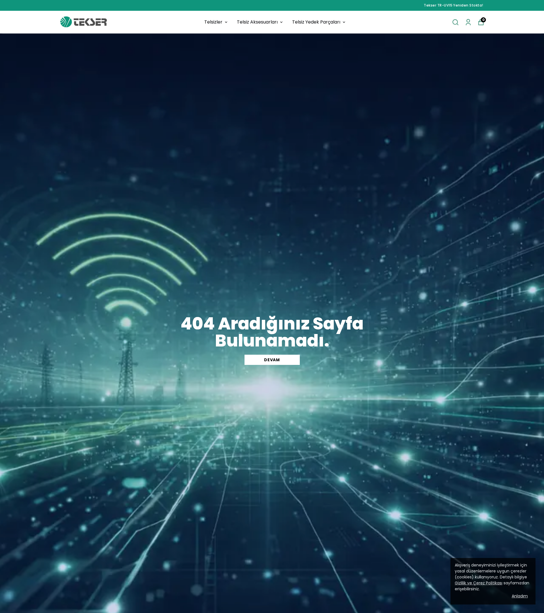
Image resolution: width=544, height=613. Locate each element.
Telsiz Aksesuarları (257, 22)
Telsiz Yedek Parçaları (316, 22)
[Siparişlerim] (468, 22)
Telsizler (213, 22)
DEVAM (272, 360)
